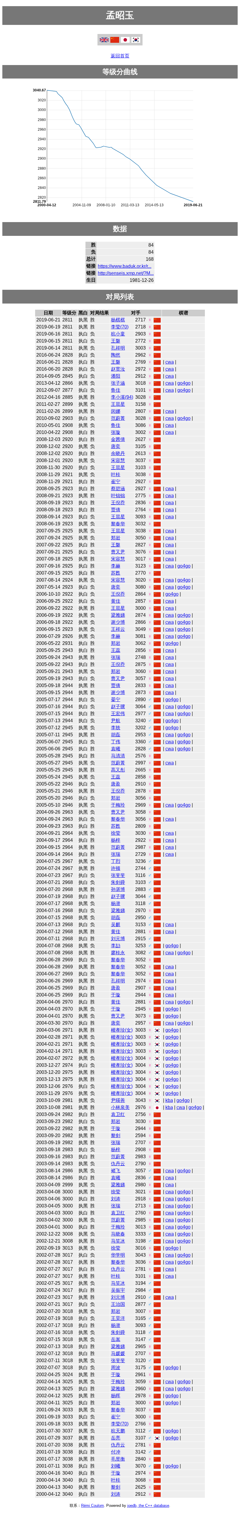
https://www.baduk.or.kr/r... (124, 266)
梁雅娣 (118, 615)
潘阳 (115, 376)
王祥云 (118, 629)
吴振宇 (118, 1290)
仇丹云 (118, 1163)
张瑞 (115, 657)
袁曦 (115, 748)
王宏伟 (118, 713)
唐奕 (115, 446)
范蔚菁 (118, 418)
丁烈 (115, 861)
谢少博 (118, 622)
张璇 (115, 432)
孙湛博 (118, 889)
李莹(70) (119, 326)
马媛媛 (118, 1353)
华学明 (118, 1255)
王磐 (115, 340)
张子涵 (118, 383)
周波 (115, 1367)
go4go (184, 383)
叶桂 (115, 474)
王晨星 (118, 404)
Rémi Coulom (92, 1505)
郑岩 (115, 537)
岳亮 (115, 1437)
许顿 (115, 868)
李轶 (115, 727)
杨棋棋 (118, 319)
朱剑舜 (118, 882)
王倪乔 (118, 502)
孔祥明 (118, 347)
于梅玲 (118, 804)
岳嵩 (115, 1339)
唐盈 (115, 783)
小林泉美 (120, 1107)
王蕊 (115, 650)
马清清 (118, 755)
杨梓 (115, 840)
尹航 (115, 720)
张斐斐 (118, 875)
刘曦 (115, 1465)
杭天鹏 (118, 1430)
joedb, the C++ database (148, 1505)
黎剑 (115, 1135)
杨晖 (115, 1395)
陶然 (115, 354)
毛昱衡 (118, 1458)
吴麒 (115, 924)
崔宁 (115, 481)
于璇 (115, 994)
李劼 (115, 945)
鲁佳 (115, 390)
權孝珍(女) (122, 1030)
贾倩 (115, 509)
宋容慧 (118, 460)
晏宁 (115, 699)
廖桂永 (118, 952)
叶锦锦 (118, 495)
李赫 (115, 565)
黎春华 (118, 523)
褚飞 (115, 1170)
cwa (169, 361)
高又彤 (118, 769)
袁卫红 (118, 1114)
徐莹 (115, 833)
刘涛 (115, 1198)
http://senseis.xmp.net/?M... (126, 273)
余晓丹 (118, 453)
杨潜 (115, 903)
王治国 (118, 1304)
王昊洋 (118, 1318)
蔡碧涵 (118, 488)
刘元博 (118, 938)
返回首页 (120, 55)
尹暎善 (118, 1100)
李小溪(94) (122, 397)
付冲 (115, 1451)
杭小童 (118, 333)
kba (169, 1100)
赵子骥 (118, 706)
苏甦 (115, 572)
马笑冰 (118, 1240)
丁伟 (115, 741)
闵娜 (115, 411)
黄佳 (115, 601)
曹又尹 (118, 551)
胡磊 (115, 734)
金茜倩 (118, 439)
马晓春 (118, 1233)
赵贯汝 (118, 369)
